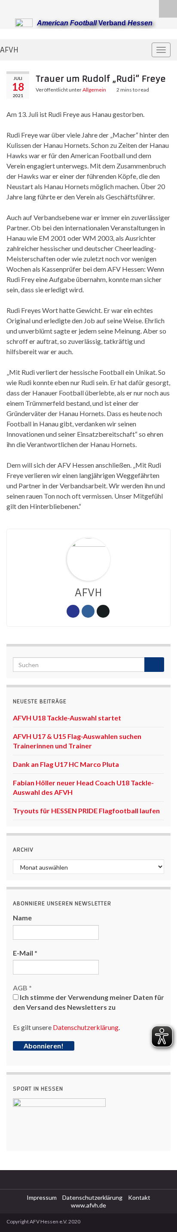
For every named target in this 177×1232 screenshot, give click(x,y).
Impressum (42, 1197)
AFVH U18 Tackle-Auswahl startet (67, 718)
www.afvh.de (88, 1205)
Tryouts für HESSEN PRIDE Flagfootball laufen (86, 810)
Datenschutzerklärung (86, 1027)
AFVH (9, 50)
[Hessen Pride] (38, 7)
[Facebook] (24, 7)
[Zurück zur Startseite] (88, 34)
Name (22, 917)
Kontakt (139, 1197)
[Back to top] (157, 1212)
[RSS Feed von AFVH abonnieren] (10, 7)
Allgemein (94, 89)
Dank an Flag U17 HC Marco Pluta (66, 764)
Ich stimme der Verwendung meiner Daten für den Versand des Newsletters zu (88, 1002)
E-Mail (25, 953)
